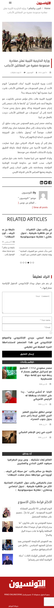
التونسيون (30, 73)
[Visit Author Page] (43, 199)
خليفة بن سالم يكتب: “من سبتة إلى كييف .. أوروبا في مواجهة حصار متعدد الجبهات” (28, 473)
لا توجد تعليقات (15, 73)
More (44, 258)
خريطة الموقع (13, 606)
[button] (9, 2)
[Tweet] (46, 182)
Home (47, 8)
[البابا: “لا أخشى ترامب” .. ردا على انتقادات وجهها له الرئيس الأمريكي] (9, 397)
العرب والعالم (35, 8)
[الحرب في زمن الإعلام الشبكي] (9, 438)
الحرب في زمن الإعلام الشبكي (35, 432)
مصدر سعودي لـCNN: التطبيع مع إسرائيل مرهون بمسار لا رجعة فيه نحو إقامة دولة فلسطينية (36, 373)
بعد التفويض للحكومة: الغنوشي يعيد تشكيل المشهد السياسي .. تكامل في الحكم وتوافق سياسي (35, 545)
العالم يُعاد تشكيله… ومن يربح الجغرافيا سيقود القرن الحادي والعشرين (29, 462)
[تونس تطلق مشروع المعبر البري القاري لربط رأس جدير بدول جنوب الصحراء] (9, 417)
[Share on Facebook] (50, 182)
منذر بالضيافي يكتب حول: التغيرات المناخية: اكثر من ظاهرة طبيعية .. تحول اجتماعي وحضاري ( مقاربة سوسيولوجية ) (27, 234)
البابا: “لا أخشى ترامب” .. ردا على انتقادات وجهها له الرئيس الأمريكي (36, 395)
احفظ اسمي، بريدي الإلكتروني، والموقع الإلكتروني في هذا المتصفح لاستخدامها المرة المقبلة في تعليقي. (27, 342)
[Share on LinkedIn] (41, 182)
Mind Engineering (13, 595)
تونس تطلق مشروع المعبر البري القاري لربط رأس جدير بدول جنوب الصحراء (36, 415)
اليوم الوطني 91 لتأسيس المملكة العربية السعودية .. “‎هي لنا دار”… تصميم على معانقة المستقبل (34, 513)
